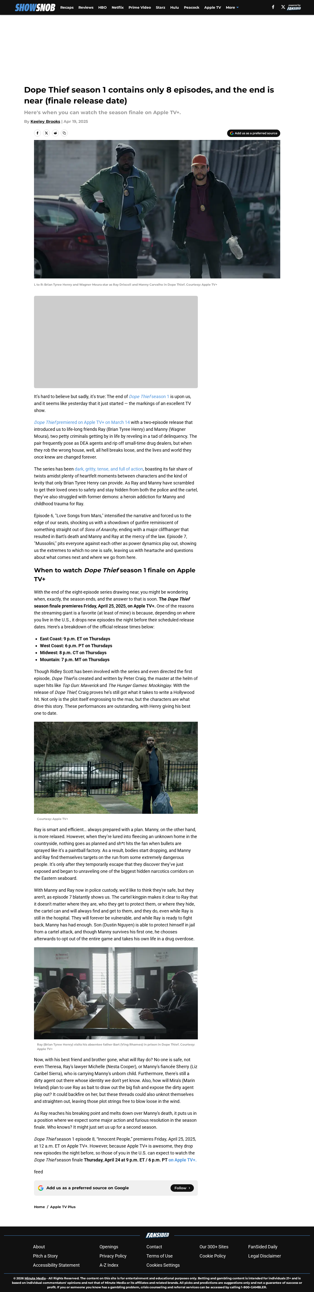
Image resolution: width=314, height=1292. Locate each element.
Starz (160, 7)
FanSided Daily (263, 1246)
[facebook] (273, 7)
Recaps (66, 7)
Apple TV (212, 7)
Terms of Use (159, 1255)
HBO (102, 7)
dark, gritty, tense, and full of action (109, 469)
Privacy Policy (113, 1255)
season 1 (149, 396)
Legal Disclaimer (264, 1255)
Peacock (191, 7)
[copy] (64, 133)
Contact (154, 1246)
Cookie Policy (213, 1255)
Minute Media (35, 1278)
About (39, 1246)
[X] (283, 7)
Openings (109, 1246)
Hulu (174, 7)
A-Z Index (109, 1265)
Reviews (85, 7)
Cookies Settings (163, 1265)
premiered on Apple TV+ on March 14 (82, 422)
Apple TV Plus (62, 1207)
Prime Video (140, 7)
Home (39, 1207)
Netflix (118, 7)
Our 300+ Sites (214, 1246)
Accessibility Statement (56, 1265)
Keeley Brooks (45, 121)
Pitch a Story (45, 1255)
